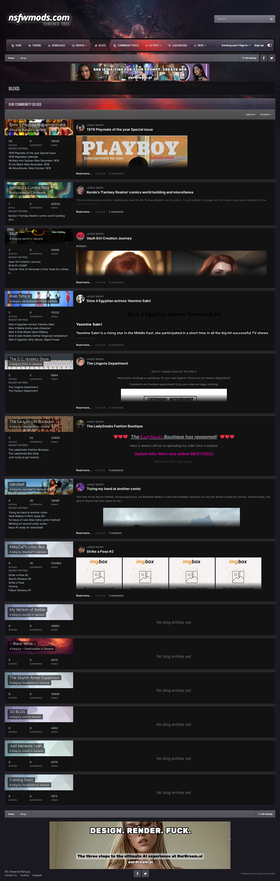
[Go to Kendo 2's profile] (80, 190)
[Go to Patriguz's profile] (80, 127)
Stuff (14, 233)
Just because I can (26, 745)
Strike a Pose (16, 582)
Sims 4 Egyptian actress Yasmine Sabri (31, 324)
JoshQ (26, 750)
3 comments (116, 595)
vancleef (17, 484)
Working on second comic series (28, 523)
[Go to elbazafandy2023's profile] (80, 299)
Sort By (250, 114)
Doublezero (29, 682)
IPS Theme (10, 871)
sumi (25, 716)
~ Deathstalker (31, 648)
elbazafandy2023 (33, 301)
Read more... (84, 173)
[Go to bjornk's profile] (80, 236)
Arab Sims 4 (20, 296)
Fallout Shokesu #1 (20, 590)
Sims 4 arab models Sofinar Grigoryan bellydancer (38, 335)
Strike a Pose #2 (18, 574)
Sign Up (259, 45)
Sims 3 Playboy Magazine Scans (38, 124)
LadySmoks (29, 426)
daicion (26, 614)
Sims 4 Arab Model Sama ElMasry (28, 331)
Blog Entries (256, 18)
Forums (36, 45)
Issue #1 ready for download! (26, 527)
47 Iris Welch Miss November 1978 (29, 164)
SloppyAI (37, 875)
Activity (154, 45)
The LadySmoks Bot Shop (24, 453)
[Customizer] (270, 45)
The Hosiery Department (23, 390)
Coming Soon (21, 780)
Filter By (265, 114)
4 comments (116, 470)
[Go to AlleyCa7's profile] (80, 549)
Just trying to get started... (25, 457)
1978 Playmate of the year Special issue (32, 152)
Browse (80, 45)
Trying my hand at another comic (28, 512)
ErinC (25, 364)
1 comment (115, 532)
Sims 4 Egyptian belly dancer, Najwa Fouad (34, 339)
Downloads (58, 45)
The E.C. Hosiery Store (29, 359)
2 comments (116, 211)
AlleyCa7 (27, 551)
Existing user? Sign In (235, 45)
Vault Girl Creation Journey (25, 261)
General (40, 129)
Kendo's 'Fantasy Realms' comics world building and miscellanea (140, 192)
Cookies (24, 875)
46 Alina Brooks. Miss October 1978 (30, 168)
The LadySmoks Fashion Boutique (29, 449)
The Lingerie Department (23, 387)
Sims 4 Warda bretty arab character (29, 328)
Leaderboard (179, 45)
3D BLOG (17, 711)
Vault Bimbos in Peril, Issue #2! (27, 516)
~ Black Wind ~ (23, 643)
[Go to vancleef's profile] (80, 487)
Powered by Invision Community (258, 873)
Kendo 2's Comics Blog (29, 187)
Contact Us (11, 875)
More (200, 45)
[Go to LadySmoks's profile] (80, 424)
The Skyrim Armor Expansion (34, 677)
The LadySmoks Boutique (32, 421)
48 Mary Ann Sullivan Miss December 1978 (34, 160)
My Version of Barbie (27, 609)
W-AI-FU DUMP (18, 265)
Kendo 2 (27, 192)
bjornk (26, 238)
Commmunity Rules (128, 45)
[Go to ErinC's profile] (80, 361)
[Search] (271, 19)
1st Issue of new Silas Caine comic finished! (34, 519)
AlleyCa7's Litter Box (27, 547)
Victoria (13, 586)
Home (18, 45)
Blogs (102, 45)
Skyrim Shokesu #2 (20, 578)
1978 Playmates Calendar (23, 156)
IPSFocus (25, 871)
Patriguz (27, 129)
